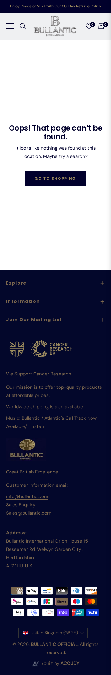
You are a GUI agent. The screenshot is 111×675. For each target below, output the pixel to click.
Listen (37, 426)
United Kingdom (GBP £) (54, 632)
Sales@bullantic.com (28, 513)
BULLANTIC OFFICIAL (54, 644)
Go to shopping (55, 178)
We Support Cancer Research (38, 374)
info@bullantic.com (27, 496)
